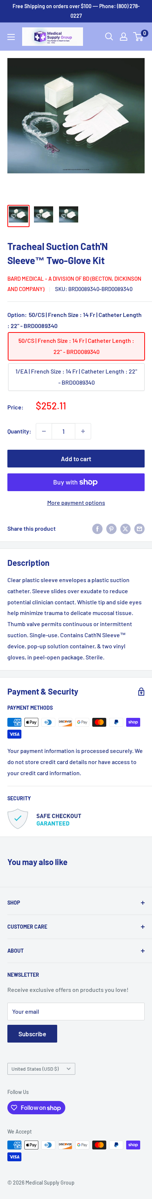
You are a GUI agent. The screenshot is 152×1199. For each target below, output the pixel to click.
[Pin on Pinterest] (111, 528)
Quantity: (19, 431)
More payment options (76, 502)
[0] (138, 36)
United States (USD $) (35, 1068)
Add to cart (76, 458)
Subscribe (32, 1033)
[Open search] (109, 37)
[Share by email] (139, 528)
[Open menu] (11, 37)
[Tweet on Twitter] (125, 528)
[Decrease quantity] (44, 431)
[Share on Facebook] (97, 528)
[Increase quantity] (83, 431)
